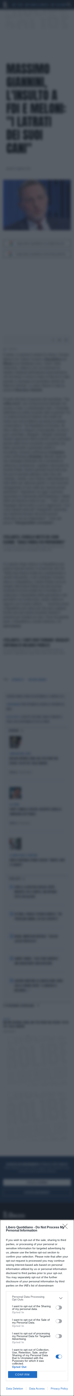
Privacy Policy (59, 1388)
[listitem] (37, 1298)
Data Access (37, 1388)
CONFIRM (22, 1374)
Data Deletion (14, 1388)
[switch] (59, 1308)
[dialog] (37, 1308)
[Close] (66, 1227)
